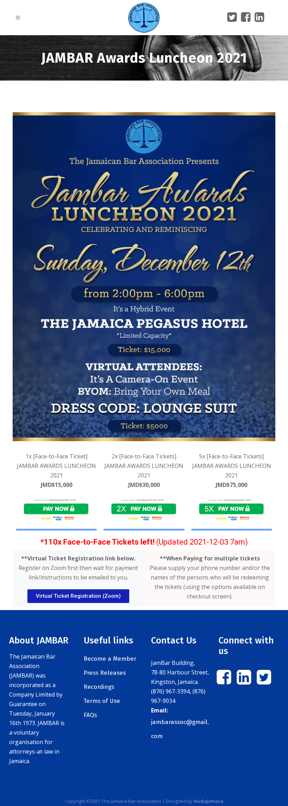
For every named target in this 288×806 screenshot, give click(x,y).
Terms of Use (102, 701)
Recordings (99, 687)
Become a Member (110, 658)
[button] (78, 596)
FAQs (90, 715)
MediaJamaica (208, 801)
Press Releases (105, 673)
